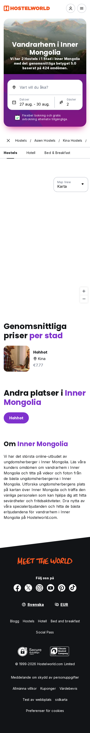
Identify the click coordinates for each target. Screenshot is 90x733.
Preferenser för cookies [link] (45, 711)
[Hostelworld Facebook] (17, 588)
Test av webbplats (37, 700)
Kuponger (48, 688)
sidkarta (61, 700)
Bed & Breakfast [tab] (57, 153)
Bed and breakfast (65, 621)
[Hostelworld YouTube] (50, 588)
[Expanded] (8, 140)
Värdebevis (68, 688)
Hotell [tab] (31, 153)
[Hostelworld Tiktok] (72, 588)
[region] (45, 240)
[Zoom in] (84, 291)
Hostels (28, 621)
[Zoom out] (84, 299)
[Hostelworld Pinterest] (61, 588)
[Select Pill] (70, 8)
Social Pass (45, 632)
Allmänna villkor (25, 688)
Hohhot (16, 418)
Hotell (42, 621)
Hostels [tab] (10, 153)
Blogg (14, 621)
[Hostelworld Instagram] (39, 588)
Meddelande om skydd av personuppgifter (45, 677)
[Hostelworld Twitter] (28, 588)
